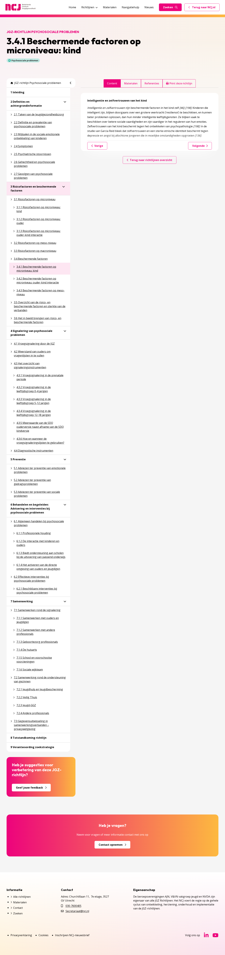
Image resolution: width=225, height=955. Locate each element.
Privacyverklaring (21, 935)
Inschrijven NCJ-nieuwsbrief (72, 935)
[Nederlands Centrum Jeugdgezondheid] (20, 7)
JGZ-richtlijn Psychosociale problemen (37, 83)
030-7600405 (73, 906)
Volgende (198, 146)
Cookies (43, 935)
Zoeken (168, 7)
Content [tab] (112, 83)
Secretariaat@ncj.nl (77, 911)
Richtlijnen (87, 7)
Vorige (98, 146)
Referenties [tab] (151, 83)
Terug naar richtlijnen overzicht (151, 160)
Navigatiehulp (130, 7)
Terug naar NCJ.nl (204, 8)
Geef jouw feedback (29, 787)
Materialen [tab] (131, 83)
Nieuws (149, 7)
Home (72, 7)
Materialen (109, 7)
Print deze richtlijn (180, 83)
